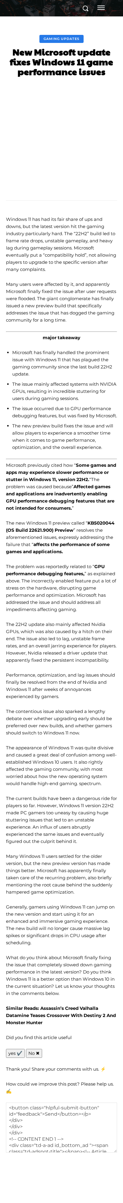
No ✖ (34, 1053)
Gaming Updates (61, 39)
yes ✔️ (15, 1053)
